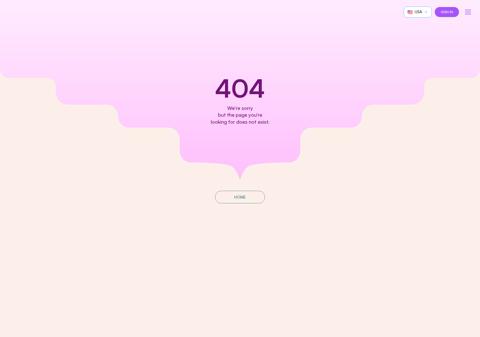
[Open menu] (468, 12)
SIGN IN (447, 12)
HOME (240, 197)
